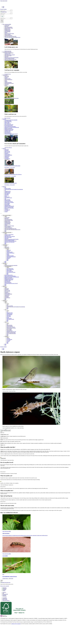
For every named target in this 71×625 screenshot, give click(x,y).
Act (5, 190)
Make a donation (7, 199)
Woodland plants (7, 30)
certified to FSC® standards (15, 623)
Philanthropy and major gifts (9, 206)
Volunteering (7, 156)
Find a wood (7, 75)
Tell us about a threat (8, 55)
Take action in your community (10, 54)
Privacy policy (4, 599)
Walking (6, 81)
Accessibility (4, 597)
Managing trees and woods (9, 129)
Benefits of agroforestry (8, 128)
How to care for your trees (9, 124)
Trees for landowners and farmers (10, 126)
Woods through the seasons (9, 83)
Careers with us (7, 155)
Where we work (7, 151)
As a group (6, 210)
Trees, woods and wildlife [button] (6, 24)
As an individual (7, 209)
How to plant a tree (8, 123)
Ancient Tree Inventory (8, 35)
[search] (11, 10)
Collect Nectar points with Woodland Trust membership (14, 189)
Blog (3, 7)
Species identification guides (9, 33)
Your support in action (8, 197)
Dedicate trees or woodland (9, 202)
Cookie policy (4, 598)
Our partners (7, 157)
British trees (6, 26)
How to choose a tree (8, 121)
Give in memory (7, 203)
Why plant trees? (7, 281)
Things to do (7, 76)
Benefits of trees (7, 28)
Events (6, 80)
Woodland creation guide (9, 130)
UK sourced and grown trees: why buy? (11, 133)
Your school (9, 315)
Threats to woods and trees (9, 52)
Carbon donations (7, 205)
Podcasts (6, 85)
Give (5, 198)
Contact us (4, 592)
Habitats (6, 32)
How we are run (7, 152)
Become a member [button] (3, 9)
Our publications (7, 158)
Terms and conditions (6, 600)
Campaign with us (8, 53)
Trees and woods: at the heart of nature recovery (12, 37)
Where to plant (7, 122)
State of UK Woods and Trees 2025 (10, 36)
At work (6, 211)
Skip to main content (3, 0)
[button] (6, 215)
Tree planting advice (8, 120)
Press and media (5, 594)
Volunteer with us (7, 192)
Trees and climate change (9, 220)
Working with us (7, 154)
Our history (6, 153)
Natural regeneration (8, 132)
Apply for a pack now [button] (8, 147)
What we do (7, 149)
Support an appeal (7, 200)
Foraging (6, 77)
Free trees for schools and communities (11, 119)
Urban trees (6, 56)
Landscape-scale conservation (9, 60)
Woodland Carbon (8, 280)
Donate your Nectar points (11, 332)
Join (5, 187)
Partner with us (7, 196)
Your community (7, 193)
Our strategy (7, 150)
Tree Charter (9, 316)
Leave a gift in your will (8, 201)
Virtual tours (7, 84)
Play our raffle (7, 204)
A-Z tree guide (7, 25)
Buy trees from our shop (9, 125)
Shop (3, 6)
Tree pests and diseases (8, 27)
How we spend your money (11, 333)
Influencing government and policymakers (11, 57)
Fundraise (6, 208)
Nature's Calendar (7, 34)
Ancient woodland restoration (9, 58)
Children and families (8, 82)
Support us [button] (4, 186)
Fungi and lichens (7, 31)
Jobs (3, 593)
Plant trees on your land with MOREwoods (12, 127)
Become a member (8, 188)
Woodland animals (8, 29)
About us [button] (4, 148)
